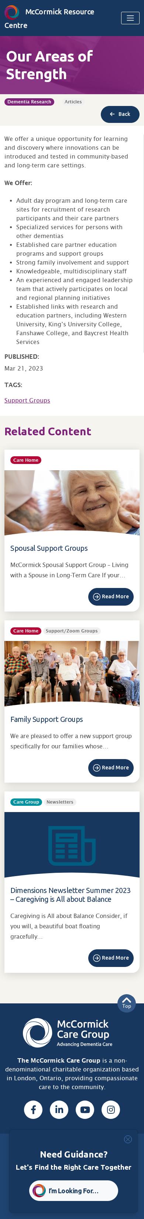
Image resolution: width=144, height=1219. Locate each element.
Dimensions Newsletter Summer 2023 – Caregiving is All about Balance (70, 894)
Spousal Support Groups (49, 548)
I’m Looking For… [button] (74, 1190)
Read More (115, 596)
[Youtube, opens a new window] (85, 1110)
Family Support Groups (46, 719)
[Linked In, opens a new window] (59, 1110)
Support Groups (27, 400)
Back (123, 114)
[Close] (128, 1139)
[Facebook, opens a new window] (33, 1110)
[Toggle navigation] (130, 18)
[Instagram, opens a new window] (111, 1110)
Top (126, 1006)
